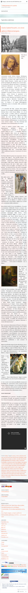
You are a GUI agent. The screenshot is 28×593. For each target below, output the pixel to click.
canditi (17, 467)
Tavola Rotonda (12, 476)
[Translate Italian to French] (4, 493)
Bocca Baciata (13, 467)
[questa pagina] (4, 573)
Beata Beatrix (23, 465)
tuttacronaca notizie (15, 480)
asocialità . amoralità (16, 465)
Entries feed (4, 561)
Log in (2, 559)
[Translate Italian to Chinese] (11, 493)
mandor (3, 475)
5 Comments (8, 483)
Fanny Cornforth (4, 471)
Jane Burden (14, 471)
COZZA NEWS (4, 503)
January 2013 (4, 541)
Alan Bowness (16, 463)
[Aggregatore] (11, 569)
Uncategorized (4, 552)
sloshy (8, 476)
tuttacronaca (14, 478)
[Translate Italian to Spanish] (9, 493)
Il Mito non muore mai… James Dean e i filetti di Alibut (12, 511)
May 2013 (3, 534)
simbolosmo (3, 476)
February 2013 (4, 539)
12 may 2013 (21, 462)
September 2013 (4, 528)
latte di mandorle (11, 473)
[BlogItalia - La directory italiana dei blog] (10, 571)
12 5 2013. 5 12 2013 (15, 462)
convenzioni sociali (11, 468)
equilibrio (24, 470)
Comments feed (4, 563)
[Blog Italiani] (23, 571)
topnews (18, 476)
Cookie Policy (4, 587)
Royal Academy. (20, 475)
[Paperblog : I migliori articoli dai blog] (4, 569)
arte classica (9, 465)
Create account (4, 557)
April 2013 (3, 536)
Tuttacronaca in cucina (9, 5)
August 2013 (4, 530)
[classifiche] (14, 579)
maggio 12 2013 (21, 473)
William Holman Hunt (15, 481)
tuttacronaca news (7, 480)
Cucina (6, 462)
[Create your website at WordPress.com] (14, 1)
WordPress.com (4, 565)
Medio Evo (7, 475)
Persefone (12, 475)
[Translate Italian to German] (6, 493)
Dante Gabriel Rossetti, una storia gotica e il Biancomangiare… (12, 32)
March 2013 (3, 538)
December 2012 (4, 543)
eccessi (14, 470)
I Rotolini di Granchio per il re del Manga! (10, 513)
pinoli (15, 475)
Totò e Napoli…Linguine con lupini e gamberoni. (11, 519)
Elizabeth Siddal (19, 470)
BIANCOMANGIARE (5, 467)
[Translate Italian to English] (2, 493)
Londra (16, 473)
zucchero (3, 483)
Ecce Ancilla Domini (9, 470)
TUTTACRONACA (5, 498)
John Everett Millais (21, 471)
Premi (2, 550)
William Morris (23, 481)
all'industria (21, 463)
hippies (10, 471)
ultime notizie (8, 481)
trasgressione (8, 478)
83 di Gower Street (9, 463)
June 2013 (3, 532)
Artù (6, 465)
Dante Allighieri (18, 468)
